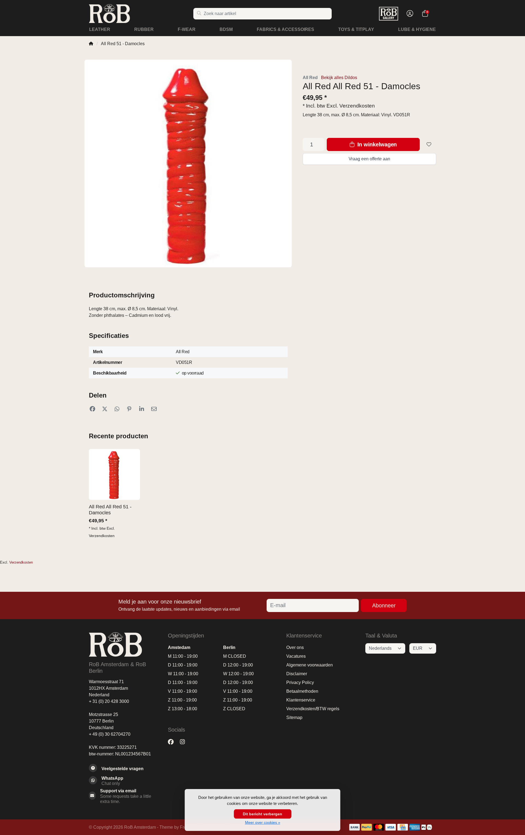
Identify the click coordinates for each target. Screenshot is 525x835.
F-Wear (187, 29)
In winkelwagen (376, 144)
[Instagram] (184, 742)
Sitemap (294, 717)
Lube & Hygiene (417, 29)
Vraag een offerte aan (369, 158)
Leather (99, 29)
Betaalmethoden (302, 691)
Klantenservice (300, 700)
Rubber (144, 29)
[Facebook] (173, 742)
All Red (310, 77)
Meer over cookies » (262, 822)
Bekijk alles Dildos (339, 77)
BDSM (226, 29)
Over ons (295, 647)
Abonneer (384, 605)
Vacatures (296, 656)
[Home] (91, 43)
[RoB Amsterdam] (141, 13)
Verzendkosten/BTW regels (312, 708)
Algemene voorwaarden (309, 665)
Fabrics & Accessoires (285, 29)
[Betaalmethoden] (354, 827)
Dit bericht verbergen (262, 814)
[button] (409, 13)
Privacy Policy (300, 682)
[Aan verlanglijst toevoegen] (429, 144)
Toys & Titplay (356, 29)
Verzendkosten (357, 106)
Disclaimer (296, 673)
